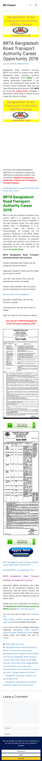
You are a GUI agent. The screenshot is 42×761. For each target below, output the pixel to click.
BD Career (9, 5)
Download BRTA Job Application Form (18, 570)
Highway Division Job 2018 (14, 669)
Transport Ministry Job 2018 (23, 672)
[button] (30, 5)
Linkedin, (19, 619)
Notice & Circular (17, 644)
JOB (7, 644)
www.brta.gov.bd (27, 609)
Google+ (27, 619)
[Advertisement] (21, 146)
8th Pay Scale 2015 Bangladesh (16, 294)
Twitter (11, 619)
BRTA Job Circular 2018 (21, 666)
